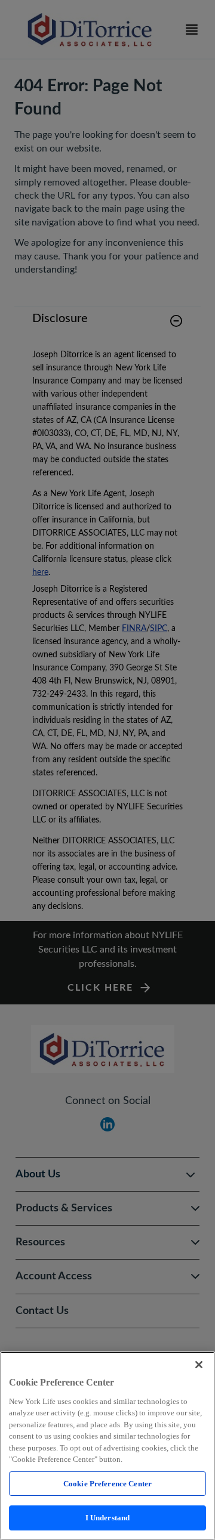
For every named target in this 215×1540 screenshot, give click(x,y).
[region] (107, 1446)
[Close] (199, 1365)
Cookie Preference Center (107, 1483)
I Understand (107, 1517)
